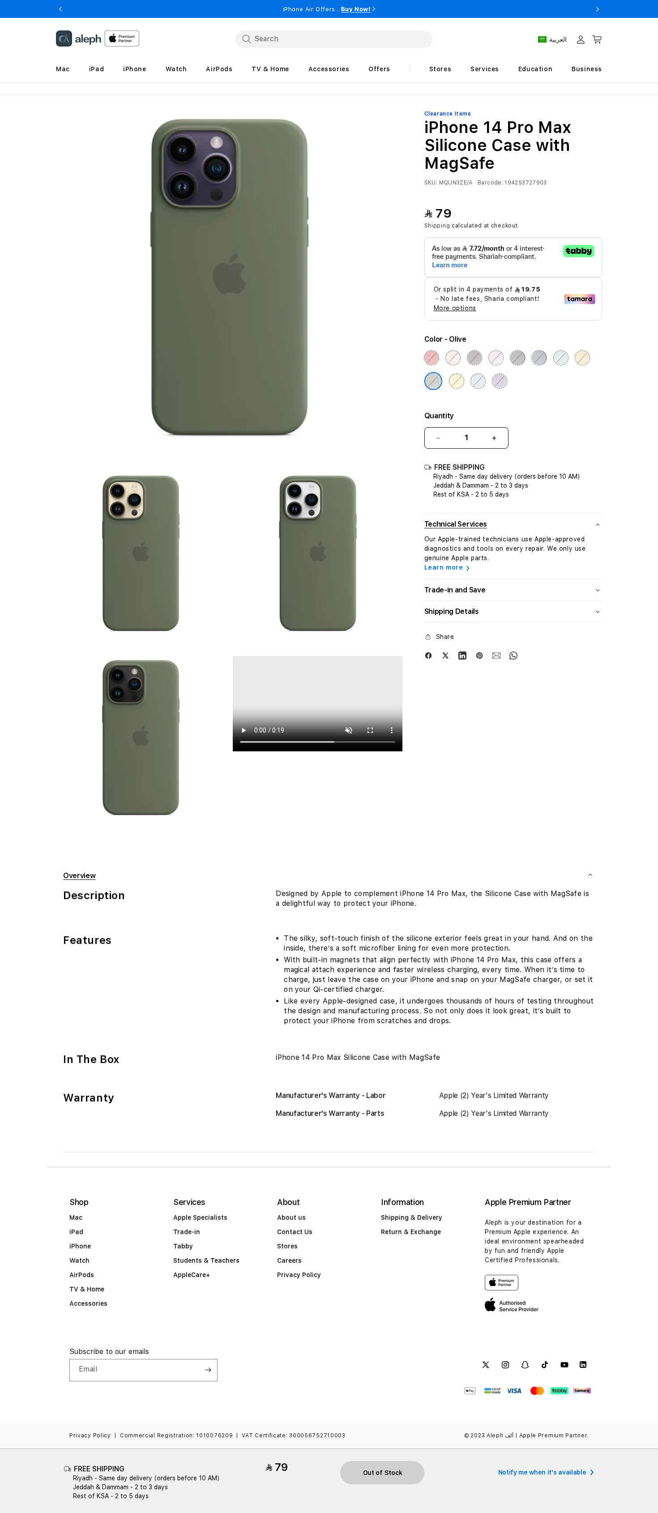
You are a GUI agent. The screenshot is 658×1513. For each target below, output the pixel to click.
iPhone (80, 1246)
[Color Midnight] (517, 358)
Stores (287, 1246)
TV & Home (86, 1289)
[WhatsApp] (513, 655)
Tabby (183, 1246)
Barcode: (490, 183)
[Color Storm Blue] (539, 358)
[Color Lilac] (496, 358)
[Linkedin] (462, 655)
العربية (558, 39)
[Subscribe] (208, 1370)
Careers (289, 1260)
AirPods (81, 1274)
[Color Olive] (433, 381)
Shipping (437, 226)
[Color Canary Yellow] (456, 381)
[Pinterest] (479, 655)
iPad (76, 1231)
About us (291, 1217)
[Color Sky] (478, 381)
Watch (79, 1260)
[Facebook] (428, 655)
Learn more (443, 567)
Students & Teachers (206, 1260)
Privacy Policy (299, 1274)
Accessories (88, 1303)
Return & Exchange (411, 1231)
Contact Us (294, 1231)
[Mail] (496, 655)
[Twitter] (445, 655)
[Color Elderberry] (474, 358)
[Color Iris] (499, 381)
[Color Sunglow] (582, 358)
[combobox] (333, 39)
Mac (75, 1217)
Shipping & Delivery (411, 1217)
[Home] (78, 38)
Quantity (439, 415)
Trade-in (186, 1231)
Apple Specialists (200, 1217)
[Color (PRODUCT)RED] (431, 358)
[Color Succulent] (561, 358)
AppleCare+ (191, 1274)
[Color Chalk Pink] (453, 358)
